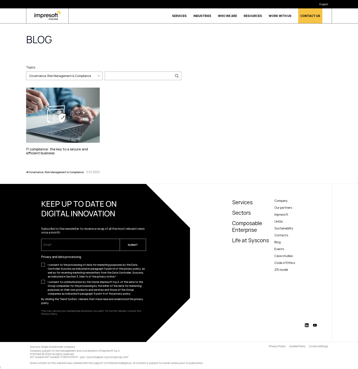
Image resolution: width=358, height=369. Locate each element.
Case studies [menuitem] (283, 256)
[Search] (177, 76)
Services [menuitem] (242, 202)
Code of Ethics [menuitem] (284, 263)
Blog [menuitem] (277, 242)
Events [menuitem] (279, 249)
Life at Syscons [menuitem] (250, 240)
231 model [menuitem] (281, 270)
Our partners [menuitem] (283, 208)
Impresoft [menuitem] (281, 214)
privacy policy (122, 293)
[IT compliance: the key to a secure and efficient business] (63, 130)
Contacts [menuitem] (281, 235)
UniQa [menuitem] (278, 221)
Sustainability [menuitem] (283, 228)
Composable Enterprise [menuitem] (247, 226)
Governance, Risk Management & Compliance (60, 76)
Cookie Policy (297, 346)
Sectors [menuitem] (241, 212)
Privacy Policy (277, 346)
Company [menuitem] (281, 201)
